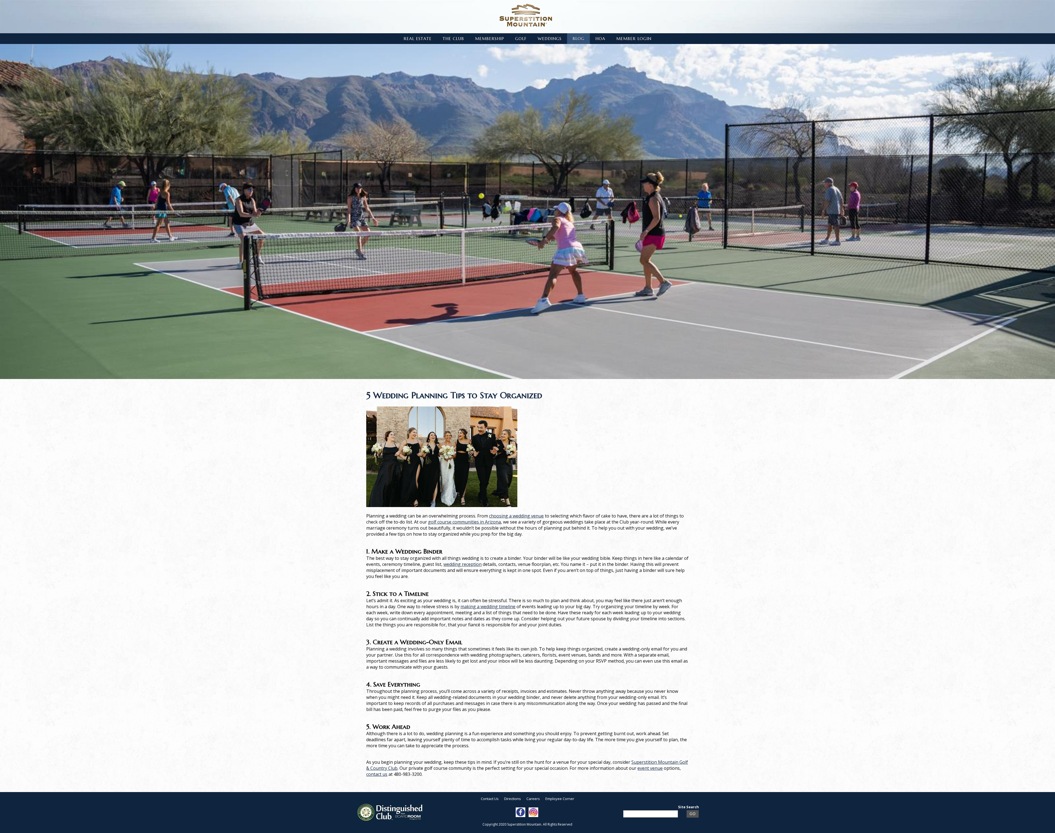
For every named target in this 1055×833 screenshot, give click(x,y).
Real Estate (418, 38)
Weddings (550, 38)
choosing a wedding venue (516, 516)
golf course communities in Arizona (464, 522)
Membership (489, 38)
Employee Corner (559, 798)
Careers (533, 798)
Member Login (633, 38)
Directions (512, 798)
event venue (650, 768)
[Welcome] (526, 15)
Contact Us (490, 798)
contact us (376, 774)
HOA (600, 38)
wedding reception (462, 564)
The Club (453, 38)
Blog (578, 38)
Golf (521, 38)
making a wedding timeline (487, 607)
